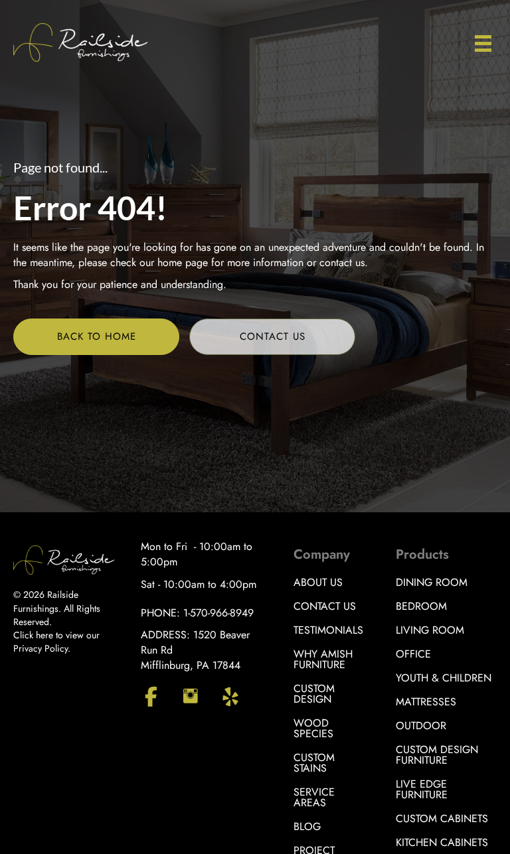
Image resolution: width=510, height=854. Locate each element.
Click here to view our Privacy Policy (56, 641)
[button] (96, 336)
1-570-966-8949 (218, 612)
